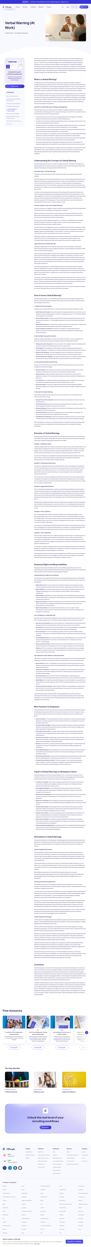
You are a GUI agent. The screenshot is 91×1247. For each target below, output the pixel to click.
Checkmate (81, 1186)
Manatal (80, 1200)
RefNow (61, 1215)
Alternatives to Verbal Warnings (14, 121)
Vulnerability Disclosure (72, 1155)
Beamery (5, 1186)
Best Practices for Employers (13, 113)
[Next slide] (86, 1032)
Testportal (24, 1225)
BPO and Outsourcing (43, 1158)
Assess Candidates (83, 1204)
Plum (4, 1211)
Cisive (23, 1189)
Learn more (37, 1243)
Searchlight (81, 1215)
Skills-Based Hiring (57, 1158)
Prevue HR (43, 1211)
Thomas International (46, 1225)
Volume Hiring (41, 1164)
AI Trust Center (70, 1161)
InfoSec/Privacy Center (72, 1164)
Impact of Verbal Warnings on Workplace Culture (13, 117)
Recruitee (80, 1211)
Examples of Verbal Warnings (13, 106)
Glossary (55, 1155)
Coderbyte (43, 1189)
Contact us (84, 1161)
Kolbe (42, 1200)
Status (68, 1152)
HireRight (61, 1197)
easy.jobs (24, 1207)
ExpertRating (62, 1207)
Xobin (23, 1233)
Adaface (24, 1204)
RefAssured (5, 1215)
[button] (18, 6)
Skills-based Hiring (42, 1161)
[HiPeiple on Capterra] (10, 1161)
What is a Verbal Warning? (12, 96)
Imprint (83, 1158)
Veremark (80, 1225)
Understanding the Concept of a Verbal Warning (14, 99)
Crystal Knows (6, 1193)
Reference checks (30, 1155)
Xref (41, 1233)
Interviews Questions (58, 1161)
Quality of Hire (41, 1167)
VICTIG (42, 1229)
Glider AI (61, 1193)
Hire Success (81, 1197)
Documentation (57, 1173)
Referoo (24, 1215)
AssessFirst (5, 1207)
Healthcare (40, 1152)
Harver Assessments (83, 1193)
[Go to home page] (9, 1149)
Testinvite (80, 1222)
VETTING (24, 1229)
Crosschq (80, 1189)
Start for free (84, 7)
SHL (4, 1218)
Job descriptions (57, 1167)
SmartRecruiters (45, 1218)
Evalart (42, 1207)
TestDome (43, 1222)
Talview (4, 1222)
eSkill (42, 1193)
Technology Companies (43, 1155)
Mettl (4, 1204)
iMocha (80, 1207)
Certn (60, 1186)
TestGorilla (62, 1222)
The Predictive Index (26, 1211)
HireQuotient (44, 1197)
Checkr (4, 1189)
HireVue (4, 1200)
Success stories (57, 1170)
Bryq (23, 1186)
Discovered (24, 1193)
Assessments (29, 1152)
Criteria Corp (62, 1189)
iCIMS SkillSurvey (26, 1218)
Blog (54, 1152)
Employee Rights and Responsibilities (12, 109)
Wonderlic (5, 1233)
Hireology (24, 1197)
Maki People (62, 1200)
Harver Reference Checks (9, 1197)
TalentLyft (80, 1218)
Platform (28, 1158)
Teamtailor (24, 1222)
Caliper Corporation (45, 1186)
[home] (7, 7)
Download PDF (14, 1047)
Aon (41, 1204)
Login (67, 7)
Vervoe (4, 1229)
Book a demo (75, 7)
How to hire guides (57, 1164)
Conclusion (9, 123)
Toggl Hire (61, 1225)
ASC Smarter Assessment (65, 1204)
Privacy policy (85, 1155)
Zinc (60, 1233)
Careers (84, 1152)
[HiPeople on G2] (8, 1155)
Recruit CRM (62, 1211)
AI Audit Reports (71, 1158)
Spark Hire (61, 1218)
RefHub (42, 1215)
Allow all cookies (74, 1241)
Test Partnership (7, 1225)
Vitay (79, 1229)
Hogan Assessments (27, 1200)
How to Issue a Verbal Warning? (13, 103)
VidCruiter (61, 1229)
